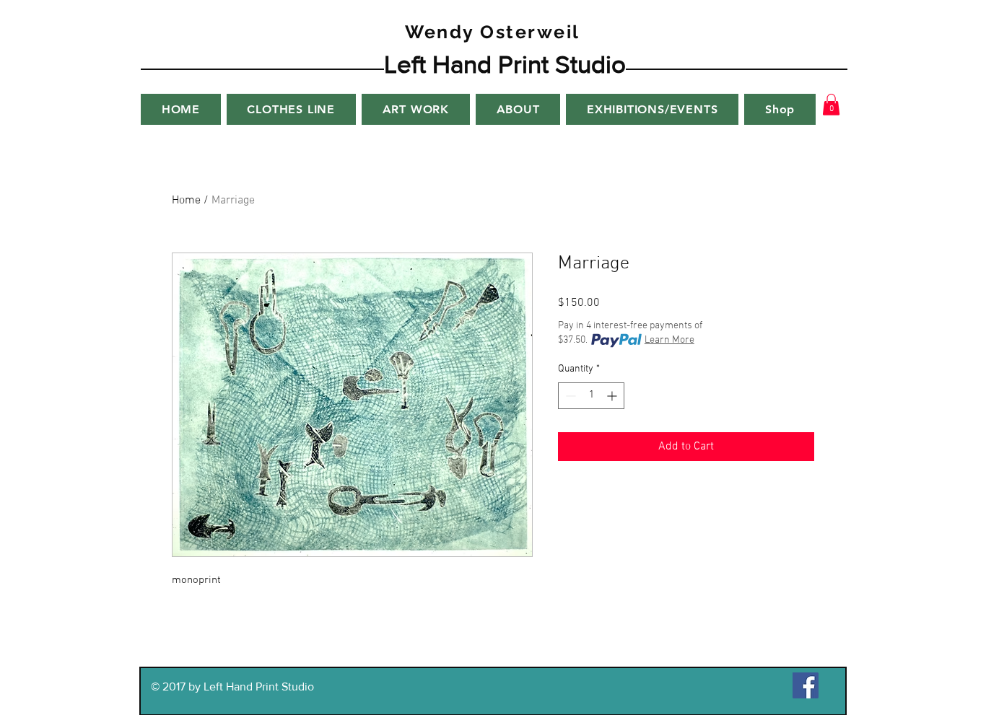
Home (186, 200)
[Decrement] (569, 395)
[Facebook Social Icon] (806, 685)
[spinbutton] (591, 395)
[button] (831, 104)
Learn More (669, 340)
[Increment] (613, 395)
